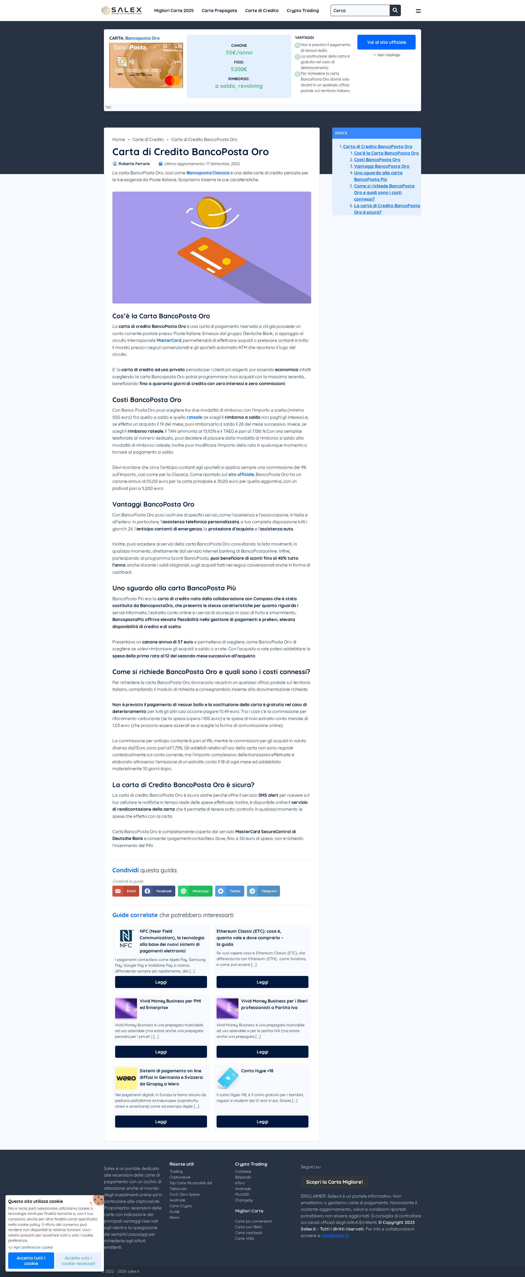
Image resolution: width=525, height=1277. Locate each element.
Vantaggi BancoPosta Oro (381, 166)
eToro (239, 1182)
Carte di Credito (262, 10)
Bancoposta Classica (207, 172)
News (174, 1217)
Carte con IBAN (248, 1226)
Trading (176, 1171)
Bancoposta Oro (142, 38)
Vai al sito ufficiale (386, 42)
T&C (108, 107)
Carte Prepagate (219, 10)
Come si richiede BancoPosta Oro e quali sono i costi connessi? (384, 192)
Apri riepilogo (389, 55)
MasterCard (169, 340)
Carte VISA (244, 1238)
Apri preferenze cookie (33, 1247)
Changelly (244, 1200)
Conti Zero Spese (185, 1194)
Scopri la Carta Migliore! (334, 1182)
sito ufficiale (241, 474)
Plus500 (242, 1194)
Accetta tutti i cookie (31, 1260)
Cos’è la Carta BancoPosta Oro (386, 153)
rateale (194, 417)
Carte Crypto (181, 1205)
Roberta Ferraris (134, 163)
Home (118, 139)
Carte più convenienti (253, 1221)
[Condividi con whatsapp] (195, 891)
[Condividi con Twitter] (229, 891)
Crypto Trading (303, 10)
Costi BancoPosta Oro (377, 159)
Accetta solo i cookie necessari (78, 1260)
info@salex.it (335, 1235)
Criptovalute (180, 1177)
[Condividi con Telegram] (263, 891)
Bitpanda (243, 1177)
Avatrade (177, 1200)
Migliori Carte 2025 (174, 10)
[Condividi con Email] (125, 891)
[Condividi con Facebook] (158, 891)
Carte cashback (248, 1232)
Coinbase (243, 1171)
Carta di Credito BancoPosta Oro (377, 146)
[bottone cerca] (395, 10)
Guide (175, 1211)
